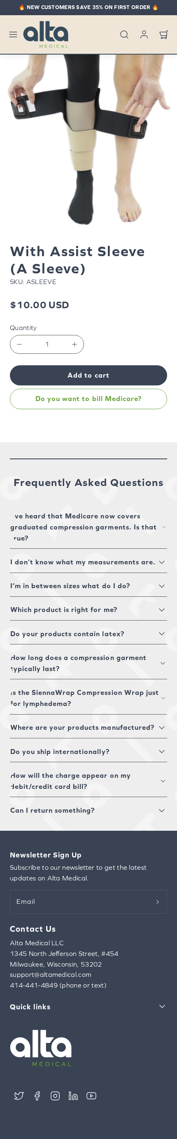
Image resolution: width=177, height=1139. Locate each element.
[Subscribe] (158, 902)
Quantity (23, 327)
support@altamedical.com (50, 974)
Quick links (30, 1006)
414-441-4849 (34, 985)
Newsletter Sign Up (46, 854)
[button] (13, 34)
